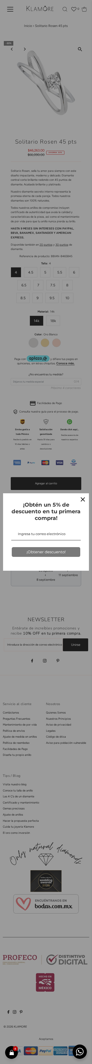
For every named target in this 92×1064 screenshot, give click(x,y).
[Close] (83, 499)
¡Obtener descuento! (46, 551)
